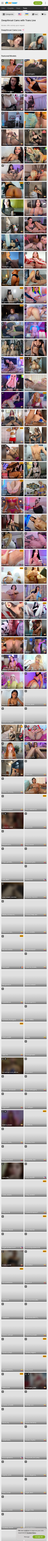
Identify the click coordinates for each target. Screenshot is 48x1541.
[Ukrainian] (27, 14)
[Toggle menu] (2, 3)
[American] (20, 14)
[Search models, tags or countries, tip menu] (45, 8)
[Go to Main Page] (14, 3)
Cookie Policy (31, 1533)
